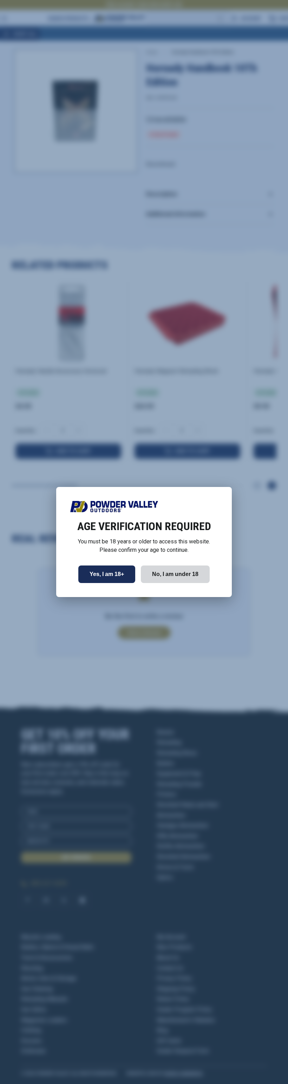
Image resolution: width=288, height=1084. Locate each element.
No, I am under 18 (175, 574)
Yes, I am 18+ (107, 574)
